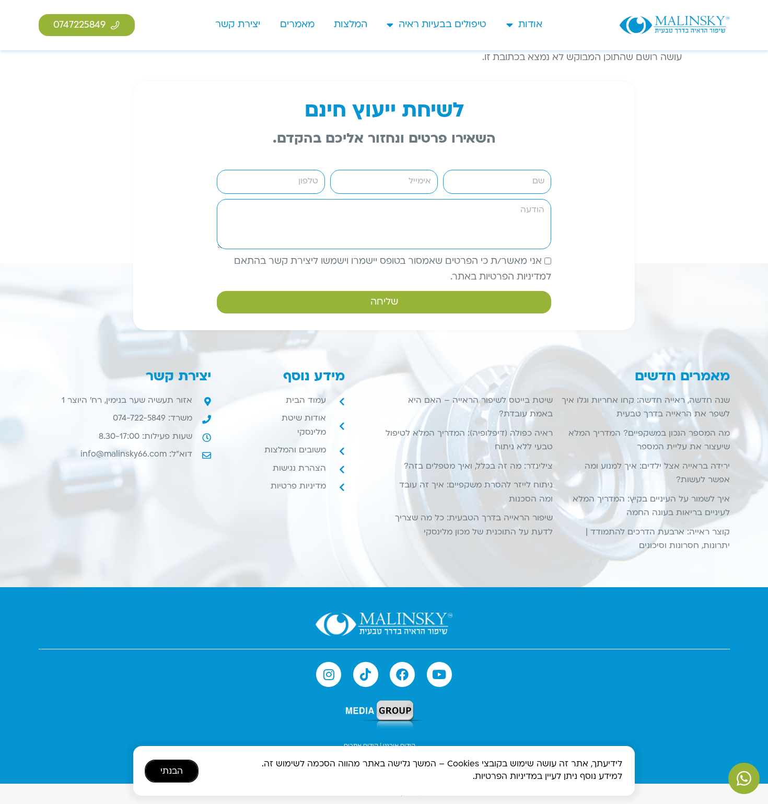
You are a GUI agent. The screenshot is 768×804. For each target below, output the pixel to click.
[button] (467, 318)
